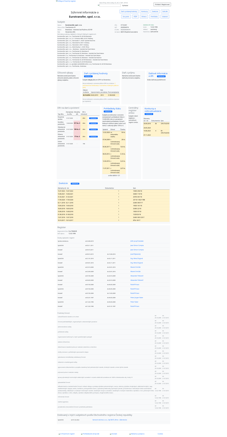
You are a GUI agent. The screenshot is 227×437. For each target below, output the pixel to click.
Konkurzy (144, 11)
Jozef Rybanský (136, 254)
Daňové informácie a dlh (158, 74)
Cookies (160, 434)
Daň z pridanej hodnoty (129, 11)
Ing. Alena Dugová (137, 258)
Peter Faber (134, 302)
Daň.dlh (165, 11)
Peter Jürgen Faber (137, 298)
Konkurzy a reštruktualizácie (154, 111)
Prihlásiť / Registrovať (162, 4)
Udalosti (165, 17)
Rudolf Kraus (135, 284)
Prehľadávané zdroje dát (90, 434)
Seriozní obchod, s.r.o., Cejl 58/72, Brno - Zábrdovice (110, 420)
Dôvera (144, 17)
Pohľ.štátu (154, 17)
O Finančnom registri (67, 434)
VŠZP (135, 17)
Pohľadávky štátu (114, 109)
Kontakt (114, 434)
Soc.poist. (126, 17)
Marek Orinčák (136, 267)
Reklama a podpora (137, 434)
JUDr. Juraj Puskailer (137, 241)
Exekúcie (155, 11)
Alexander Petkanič (137, 276)
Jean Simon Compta (137, 245)
